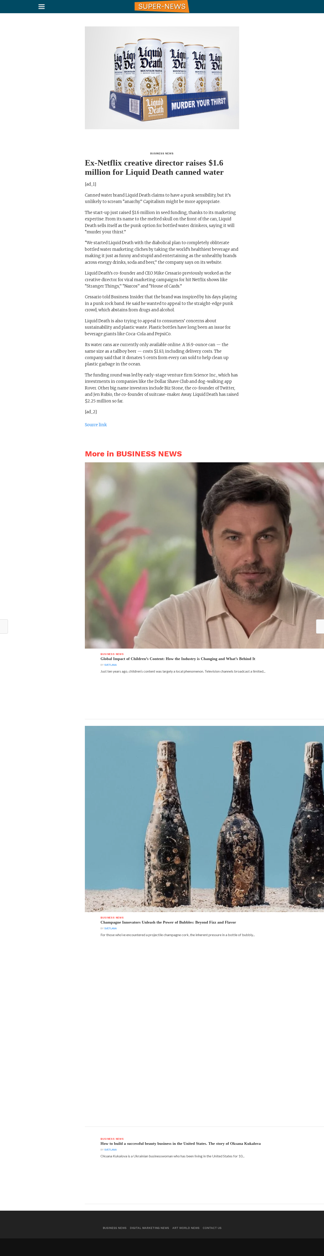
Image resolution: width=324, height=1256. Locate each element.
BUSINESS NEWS (115, 1228)
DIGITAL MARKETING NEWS (149, 1228)
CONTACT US (212, 1228)
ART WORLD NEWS (185, 1228)
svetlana (110, 665)
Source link (96, 424)
